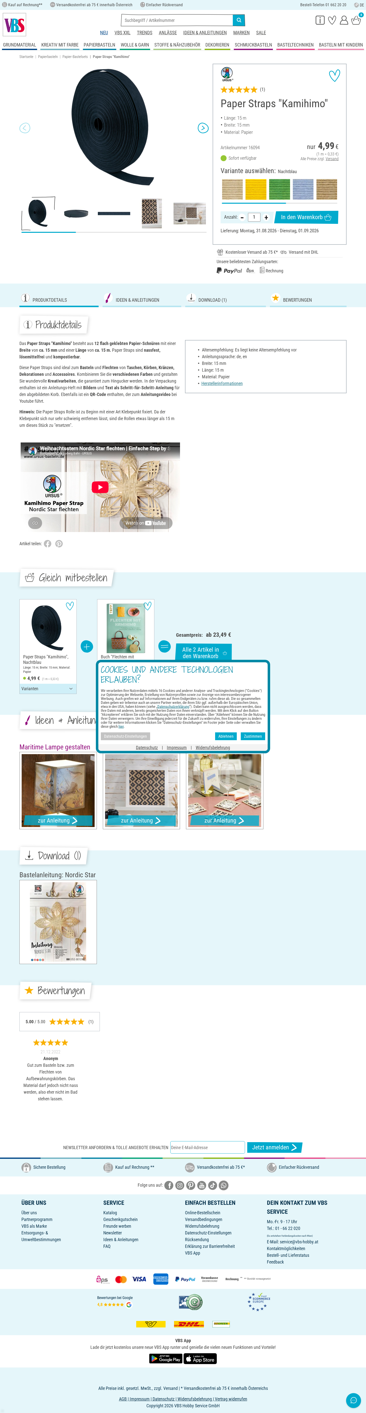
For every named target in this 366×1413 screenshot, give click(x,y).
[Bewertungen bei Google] (115, 1301)
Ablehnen (226, 736)
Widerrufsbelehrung (202, 1226)
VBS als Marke (34, 1226)
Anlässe (168, 33)
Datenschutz (147, 747)
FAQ (107, 1246)
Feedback (275, 1262)
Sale (261, 33)
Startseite (26, 56)
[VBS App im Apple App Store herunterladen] (200, 1358)
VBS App (192, 1253)
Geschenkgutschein (120, 1219)
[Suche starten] (239, 20)
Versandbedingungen (203, 1219)
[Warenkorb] (356, 20)
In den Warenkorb (302, 217)
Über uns (29, 1212)
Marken (241, 33)
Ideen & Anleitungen (205, 33)
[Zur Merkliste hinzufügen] (334, 75)
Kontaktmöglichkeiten (286, 1248)
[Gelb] (255, 189)
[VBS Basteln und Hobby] (14, 24)
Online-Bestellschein (202, 1212)
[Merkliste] (332, 20)
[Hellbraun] (326, 189)
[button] (24, 128)
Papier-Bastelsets (75, 56)
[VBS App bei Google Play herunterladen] (166, 1358)
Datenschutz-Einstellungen (208, 1232)
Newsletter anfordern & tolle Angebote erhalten (115, 1147)
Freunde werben (117, 1226)
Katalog (110, 1212)
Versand (332, 158)
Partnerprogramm (37, 1219)
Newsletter (112, 1232)
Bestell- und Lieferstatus (288, 1255)
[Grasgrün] (279, 189)
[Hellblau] (303, 189)
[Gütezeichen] (191, 1301)
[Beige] (232, 189)
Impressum (177, 747)
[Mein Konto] (344, 20)
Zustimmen (253, 736)
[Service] (320, 20)
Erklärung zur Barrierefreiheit (210, 1246)
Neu (104, 33)
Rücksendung (197, 1239)
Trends (144, 33)
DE (362, 5)
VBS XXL (122, 33)
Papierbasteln (48, 56)
